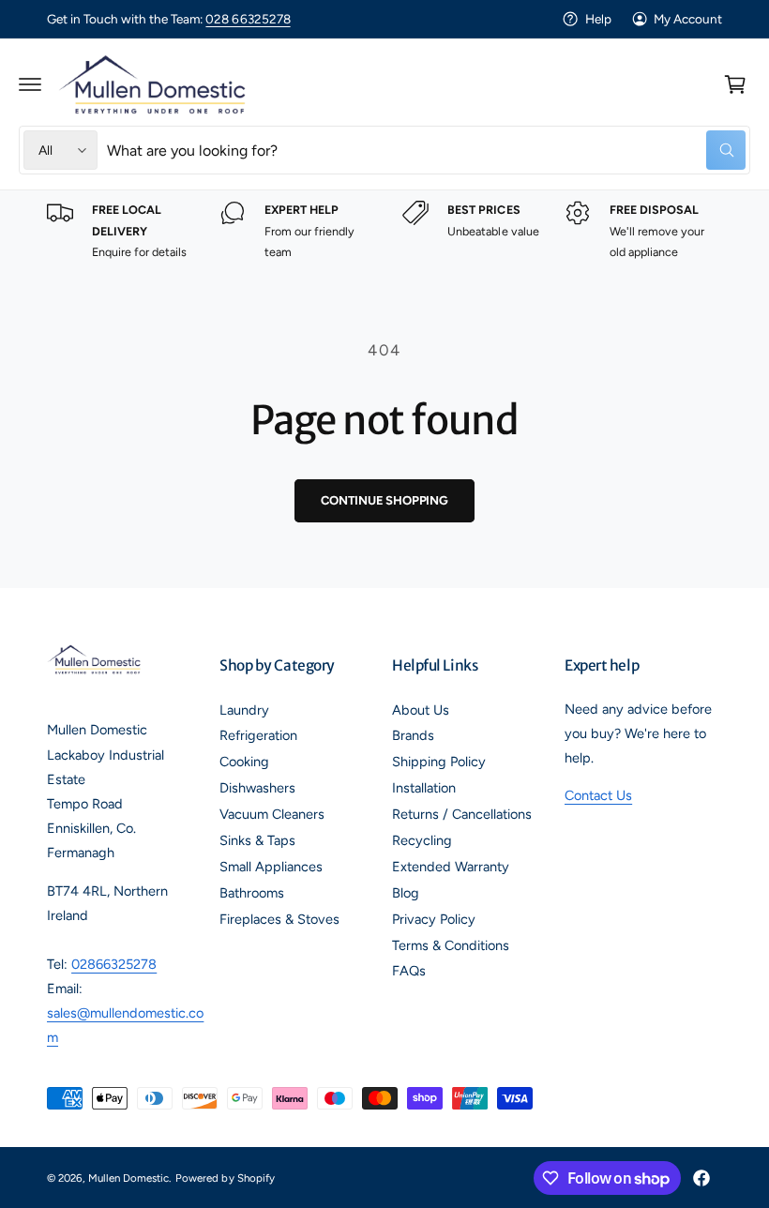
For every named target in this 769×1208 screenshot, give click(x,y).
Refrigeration (258, 735)
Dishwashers (257, 787)
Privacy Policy (433, 919)
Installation (424, 787)
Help (598, 18)
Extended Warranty (450, 866)
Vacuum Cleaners (271, 814)
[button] (30, 84)
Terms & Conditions (450, 945)
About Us (420, 710)
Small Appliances (271, 866)
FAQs (409, 970)
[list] (384, 232)
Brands (413, 735)
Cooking (244, 761)
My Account (688, 18)
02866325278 (114, 964)
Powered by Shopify (224, 1178)
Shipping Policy (439, 761)
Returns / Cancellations (462, 814)
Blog (405, 892)
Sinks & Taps (257, 840)
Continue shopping (384, 500)
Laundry (244, 710)
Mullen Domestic (128, 1178)
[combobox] (426, 150)
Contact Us (598, 795)
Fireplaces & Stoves (279, 919)
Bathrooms (251, 892)
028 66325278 (247, 18)
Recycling (422, 840)
